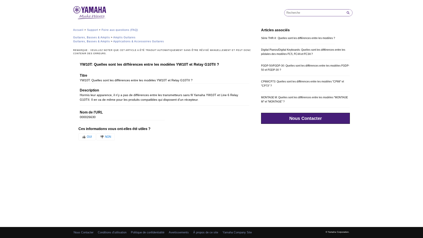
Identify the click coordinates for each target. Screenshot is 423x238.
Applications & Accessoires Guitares (138, 41)
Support (92, 30)
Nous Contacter (305, 118)
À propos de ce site (205, 232)
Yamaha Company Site (237, 232)
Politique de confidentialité (147, 232)
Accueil (78, 30)
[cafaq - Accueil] (89, 12)
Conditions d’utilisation (112, 232)
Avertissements (179, 232)
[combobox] (314, 12)
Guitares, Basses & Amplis (91, 37)
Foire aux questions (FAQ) (120, 30)
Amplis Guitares (124, 37)
